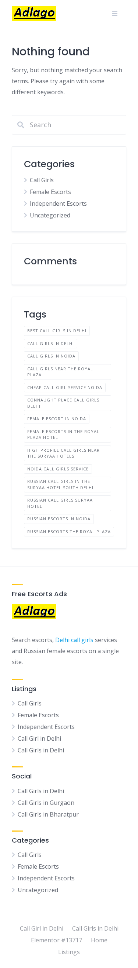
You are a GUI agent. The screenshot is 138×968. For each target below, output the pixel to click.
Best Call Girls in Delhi (56, 330)
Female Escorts (50, 192)
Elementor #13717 (56, 940)
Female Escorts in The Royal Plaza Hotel (63, 434)
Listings (69, 952)
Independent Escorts (58, 203)
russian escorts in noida (59, 518)
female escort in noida (56, 418)
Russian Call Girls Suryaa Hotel (60, 503)
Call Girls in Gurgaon (46, 803)
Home (99, 940)
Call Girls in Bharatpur (48, 814)
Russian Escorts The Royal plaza (69, 531)
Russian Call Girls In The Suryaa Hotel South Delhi (60, 484)
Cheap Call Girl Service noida (64, 387)
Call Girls (42, 180)
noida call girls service (58, 469)
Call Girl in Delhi (39, 738)
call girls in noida (51, 356)
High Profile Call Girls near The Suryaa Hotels (63, 453)
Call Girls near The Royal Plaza (60, 372)
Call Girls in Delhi (50, 343)
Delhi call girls (74, 640)
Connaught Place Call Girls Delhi (63, 403)
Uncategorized (50, 215)
